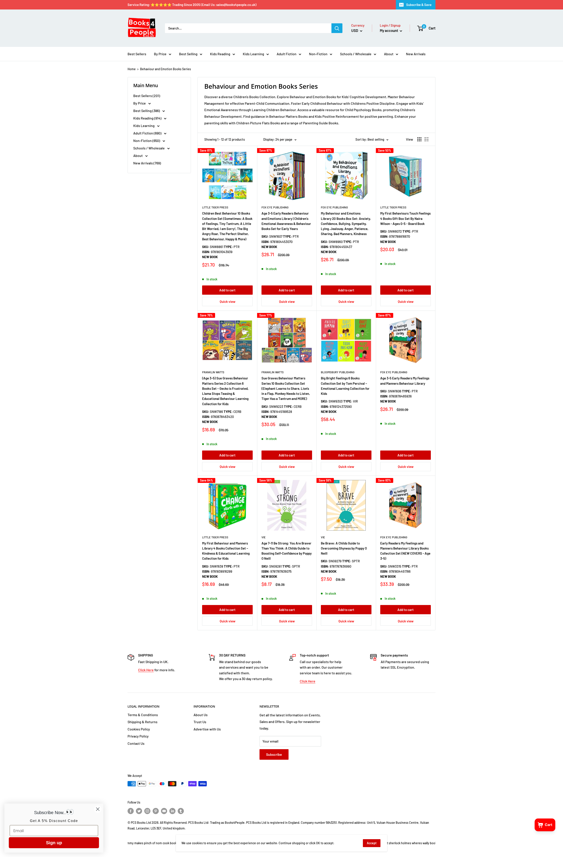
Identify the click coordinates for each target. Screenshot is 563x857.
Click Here (146, 670)
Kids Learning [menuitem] (253, 54)
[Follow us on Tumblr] (181, 811)
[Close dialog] (98, 809)
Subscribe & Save (418, 5)
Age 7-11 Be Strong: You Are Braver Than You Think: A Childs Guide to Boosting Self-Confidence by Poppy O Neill (286, 551)
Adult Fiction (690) (147, 133)
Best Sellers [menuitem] (137, 54)
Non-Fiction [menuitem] (318, 54)
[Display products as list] (427, 139)
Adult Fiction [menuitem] (286, 54)
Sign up (54, 842)
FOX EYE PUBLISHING (275, 207)
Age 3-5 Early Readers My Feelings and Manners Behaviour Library (404, 380)
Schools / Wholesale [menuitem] (355, 54)
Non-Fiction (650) (147, 140)
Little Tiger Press (215, 207)
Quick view (227, 301)
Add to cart (227, 290)
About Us (201, 715)
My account (389, 30)
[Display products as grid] (419, 139)
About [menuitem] (388, 54)
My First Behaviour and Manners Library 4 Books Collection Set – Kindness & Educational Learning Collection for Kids (226, 551)
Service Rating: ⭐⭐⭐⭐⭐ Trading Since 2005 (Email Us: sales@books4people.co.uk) (192, 5)
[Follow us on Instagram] (147, 811)
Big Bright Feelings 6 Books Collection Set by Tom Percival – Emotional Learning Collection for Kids (345, 385)
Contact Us (136, 743)
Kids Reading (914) (147, 118)
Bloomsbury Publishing (338, 372)
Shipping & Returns (142, 722)
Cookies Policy (139, 729)
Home (132, 69)
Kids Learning (144, 125)
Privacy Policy (138, 736)
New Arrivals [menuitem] (416, 54)
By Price (139, 103)
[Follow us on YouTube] (164, 811)
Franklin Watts (213, 372)
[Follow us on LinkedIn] (172, 811)
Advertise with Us (207, 729)
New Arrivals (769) (147, 163)
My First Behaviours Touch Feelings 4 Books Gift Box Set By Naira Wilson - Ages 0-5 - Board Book (405, 218)
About (138, 155)
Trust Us (200, 722)
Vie (263, 537)
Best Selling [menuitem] (188, 54)
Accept (372, 843)
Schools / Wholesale (149, 148)
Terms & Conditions (143, 715)
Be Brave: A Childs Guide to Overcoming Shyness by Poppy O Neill (344, 548)
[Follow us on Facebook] (131, 811)
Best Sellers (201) (146, 96)
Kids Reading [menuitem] (220, 54)
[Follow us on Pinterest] (156, 811)
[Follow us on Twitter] (139, 811)
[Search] (336, 28)
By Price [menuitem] (160, 54)
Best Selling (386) (147, 111)
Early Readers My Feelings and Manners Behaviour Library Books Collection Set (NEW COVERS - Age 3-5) (405, 551)
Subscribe (274, 754)
